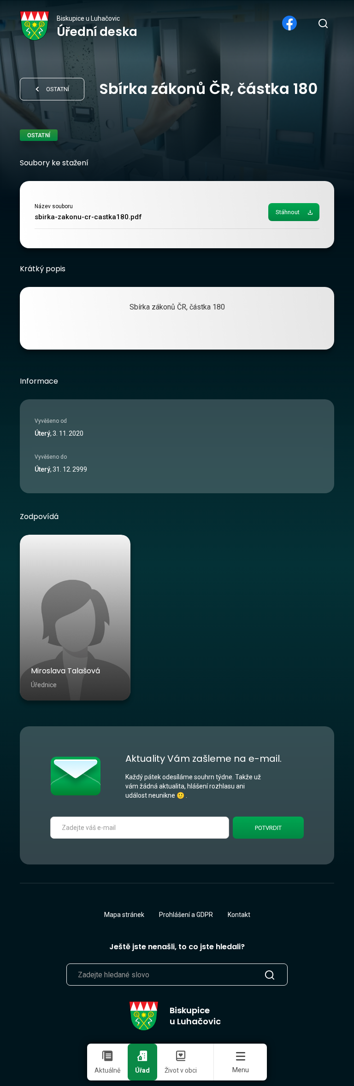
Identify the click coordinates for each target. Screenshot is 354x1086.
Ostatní (57, 89)
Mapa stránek (124, 914)
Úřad (142, 1070)
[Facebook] (289, 23)
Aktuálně (107, 1070)
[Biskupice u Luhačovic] (35, 26)
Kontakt (239, 914)
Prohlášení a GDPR (186, 914)
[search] (322, 23)
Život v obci (181, 1070)
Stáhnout (288, 212)
